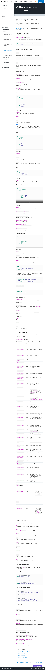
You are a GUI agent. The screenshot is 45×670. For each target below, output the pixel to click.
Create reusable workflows (8, 42)
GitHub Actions (19, 28)
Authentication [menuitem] (5, 59)
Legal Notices (37, 668)
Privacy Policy (32, 668)
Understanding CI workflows (8, 34)
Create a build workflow (7, 37)
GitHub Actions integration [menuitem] (7, 60)
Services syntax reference (8, 55)
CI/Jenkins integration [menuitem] (6, 62)
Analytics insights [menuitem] (4, 25)
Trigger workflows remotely (8, 48)
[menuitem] (14, 1)
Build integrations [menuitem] (5, 64)
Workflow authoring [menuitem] (6, 32)
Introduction (3, 16)
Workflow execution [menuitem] (6, 57)
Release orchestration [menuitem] (5, 67)
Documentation (4, 8)
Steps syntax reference (7, 53)
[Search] (34, 2)
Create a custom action (7, 39)
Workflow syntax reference (8, 50)
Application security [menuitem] (5, 23)
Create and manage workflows (8, 41)
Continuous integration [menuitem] (5, 29)
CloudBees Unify (4, 5)
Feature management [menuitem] (5, 69)
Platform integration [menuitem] (5, 27)
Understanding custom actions (8, 36)
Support (20, 1)
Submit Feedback (37, 666)
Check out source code (7, 47)
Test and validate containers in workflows (8, 45)
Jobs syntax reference (7, 52)
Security (42, 668)
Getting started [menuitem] (4, 18)
